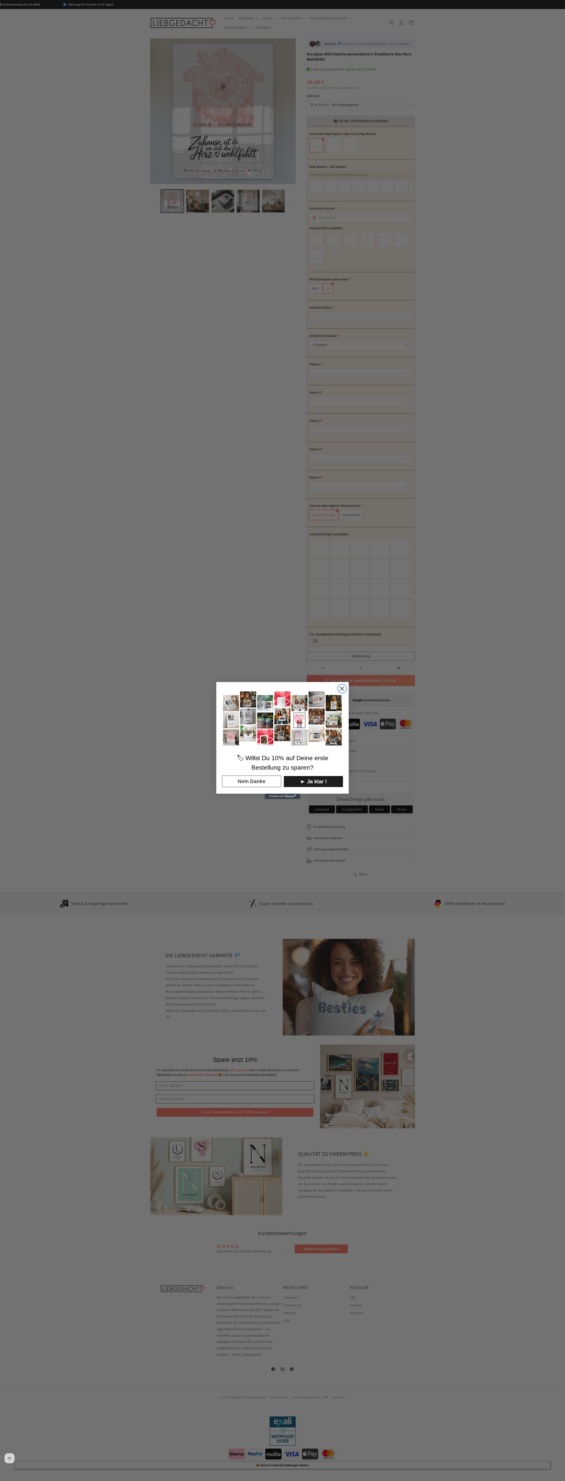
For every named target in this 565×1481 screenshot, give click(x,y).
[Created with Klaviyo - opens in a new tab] (282, 796)
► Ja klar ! (313, 781)
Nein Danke (252, 781)
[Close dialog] (342, 688)
